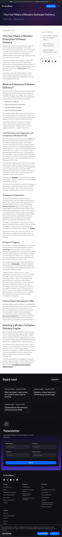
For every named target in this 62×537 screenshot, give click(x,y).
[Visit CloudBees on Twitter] (14, 480)
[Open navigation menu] (58, 6)
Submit (31, 462)
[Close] (59, 527)
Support (44, 500)
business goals (22, 68)
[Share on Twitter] (52, 61)
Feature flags (6, 249)
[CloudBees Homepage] (8, 475)
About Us (5, 513)
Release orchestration (9, 206)
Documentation (45, 497)
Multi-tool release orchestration (26, 494)
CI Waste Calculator (47, 506)
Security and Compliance (9, 492)
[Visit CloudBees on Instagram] (7, 480)
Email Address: (9, 443)
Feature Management (8, 494)
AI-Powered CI (26, 487)
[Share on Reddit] (55, 61)
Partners (5, 518)
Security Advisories (46, 494)
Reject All (54, 533)
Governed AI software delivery (28, 490)
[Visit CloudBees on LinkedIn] (17, 480)
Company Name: (36, 451)
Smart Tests (6, 497)
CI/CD (30, 139)
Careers (5, 521)
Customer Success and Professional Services (47, 503)
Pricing (5, 523)
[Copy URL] (43, 61)
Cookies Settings (6, 533)
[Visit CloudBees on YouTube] (11, 480)
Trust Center (45, 492)
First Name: (35, 443)
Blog (43, 487)
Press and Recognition (9, 515)
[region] (31, 531)
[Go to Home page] (7, 6)
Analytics (5, 502)
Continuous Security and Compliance (28, 498)
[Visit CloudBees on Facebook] (4, 480)
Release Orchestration (9, 500)
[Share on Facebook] (49, 61)
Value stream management (10, 316)
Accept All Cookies (43, 533)
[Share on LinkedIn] (46, 61)
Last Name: (8, 451)
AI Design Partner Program (48, 489)
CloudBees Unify (7, 487)
